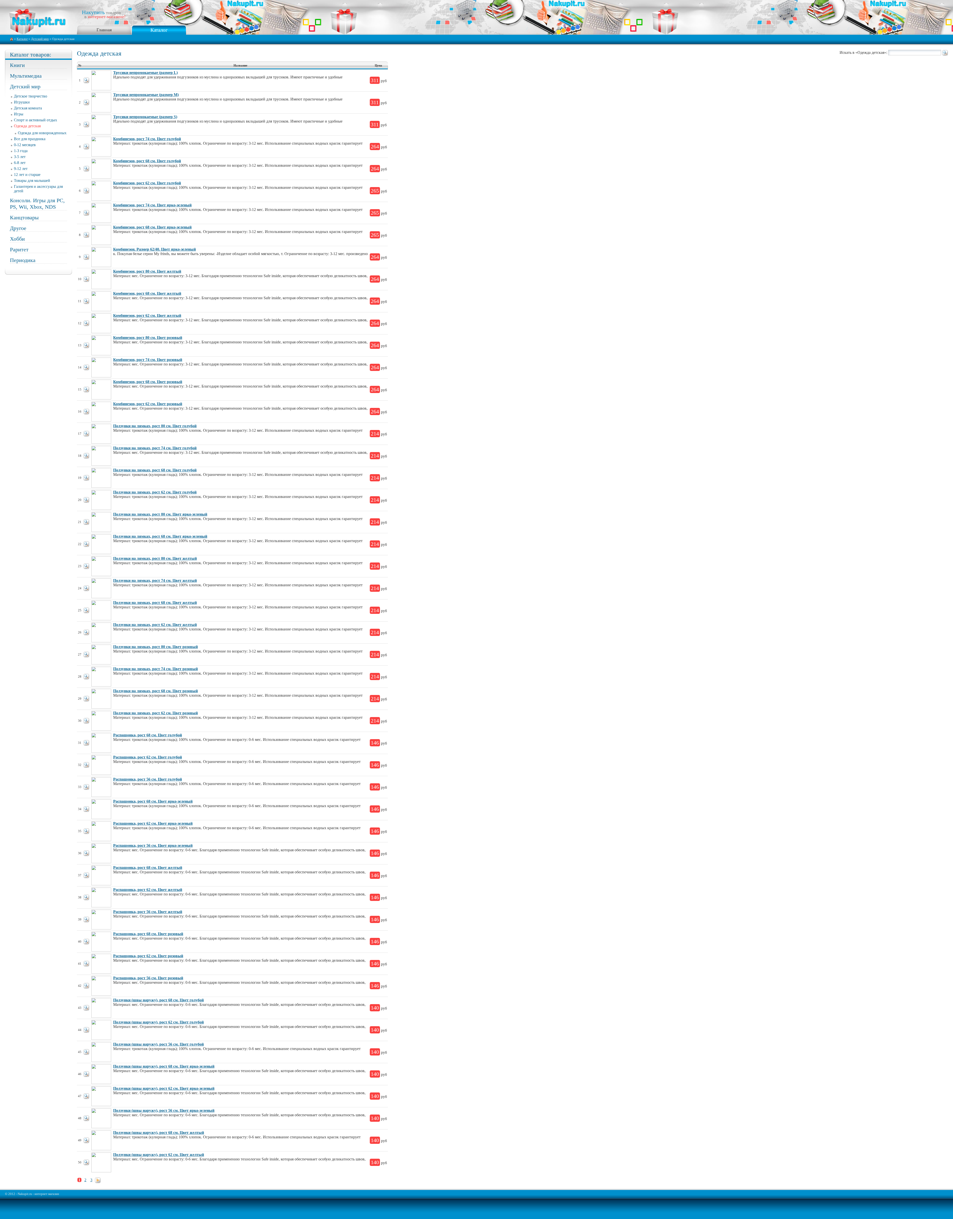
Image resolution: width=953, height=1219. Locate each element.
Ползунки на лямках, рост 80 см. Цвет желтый (155, 558)
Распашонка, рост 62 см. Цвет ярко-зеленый (153, 823)
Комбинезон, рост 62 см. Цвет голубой (147, 183)
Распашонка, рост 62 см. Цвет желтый (147, 890)
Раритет (19, 249)
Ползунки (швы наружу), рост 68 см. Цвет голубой (158, 1000)
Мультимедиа (26, 76)
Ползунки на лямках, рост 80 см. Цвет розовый (155, 647)
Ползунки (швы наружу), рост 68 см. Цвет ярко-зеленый (163, 1066)
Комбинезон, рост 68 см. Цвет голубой (147, 161)
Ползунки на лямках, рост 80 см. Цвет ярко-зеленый (160, 514)
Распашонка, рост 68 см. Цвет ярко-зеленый (153, 801)
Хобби (17, 239)
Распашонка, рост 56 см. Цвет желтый (147, 912)
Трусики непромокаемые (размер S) (145, 117)
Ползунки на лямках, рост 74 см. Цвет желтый (155, 580)
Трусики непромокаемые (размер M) (146, 95)
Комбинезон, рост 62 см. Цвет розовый (147, 404)
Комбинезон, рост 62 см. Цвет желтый (147, 315)
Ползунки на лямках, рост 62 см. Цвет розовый (155, 713)
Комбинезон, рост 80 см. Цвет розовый (147, 337)
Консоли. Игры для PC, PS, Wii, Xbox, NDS (37, 203)
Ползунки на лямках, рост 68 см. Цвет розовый (155, 691)
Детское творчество (30, 96)
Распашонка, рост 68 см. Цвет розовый (148, 934)
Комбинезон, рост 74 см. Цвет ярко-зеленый (152, 205)
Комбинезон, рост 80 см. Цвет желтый (147, 271)
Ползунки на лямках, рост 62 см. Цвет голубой (155, 492)
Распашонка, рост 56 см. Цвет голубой (147, 779)
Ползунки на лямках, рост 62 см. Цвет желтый (155, 625)
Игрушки (22, 102)
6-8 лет (20, 163)
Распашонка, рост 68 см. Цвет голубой (147, 735)
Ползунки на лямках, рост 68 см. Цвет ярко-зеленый (160, 536)
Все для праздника (29, 139)
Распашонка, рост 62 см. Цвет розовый (148, 956)
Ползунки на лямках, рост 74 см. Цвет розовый (155, 669)
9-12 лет (21, 168)
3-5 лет (20, 157)
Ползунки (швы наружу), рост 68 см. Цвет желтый (158, 1132)
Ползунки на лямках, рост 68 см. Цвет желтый (155, 602)
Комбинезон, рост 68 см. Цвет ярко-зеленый (152, 227)
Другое (18, 228)
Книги (17, 65)
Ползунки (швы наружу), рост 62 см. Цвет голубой (158, 1022)
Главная (104, 29)
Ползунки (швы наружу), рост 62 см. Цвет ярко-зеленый (163, 1088)
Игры (18, 114)
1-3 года (21, 151)
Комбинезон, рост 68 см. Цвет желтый (147, 293)
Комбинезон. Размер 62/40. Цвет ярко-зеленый (154, 249)
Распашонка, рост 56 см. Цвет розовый (148, 978)
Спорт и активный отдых (35, 120)
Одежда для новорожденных (42, 133)
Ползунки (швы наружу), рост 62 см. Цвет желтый (158, 1155)
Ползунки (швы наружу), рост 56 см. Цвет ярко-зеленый (163, 1110)
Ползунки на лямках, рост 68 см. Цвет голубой (155, 470)
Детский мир (40, 39)
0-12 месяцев (25, 145)
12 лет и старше (27, 174)
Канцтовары (24, 217)
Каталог (159, 30)
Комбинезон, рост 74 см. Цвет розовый (147, 360)
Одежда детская (27, 126)
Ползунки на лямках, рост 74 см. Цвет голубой (155, 448)
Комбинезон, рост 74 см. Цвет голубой (147, 139)
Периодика (22, 260)
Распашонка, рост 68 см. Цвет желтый (147, 867)
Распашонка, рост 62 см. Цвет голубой (147, 757)
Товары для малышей (32, 180)
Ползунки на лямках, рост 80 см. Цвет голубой (155, 426)
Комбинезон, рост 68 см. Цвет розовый (147, 382)
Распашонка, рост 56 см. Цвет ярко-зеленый (153, 845)
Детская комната (28, 108)
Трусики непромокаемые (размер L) (145, 72)
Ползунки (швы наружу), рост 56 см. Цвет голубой (158, 1044)
